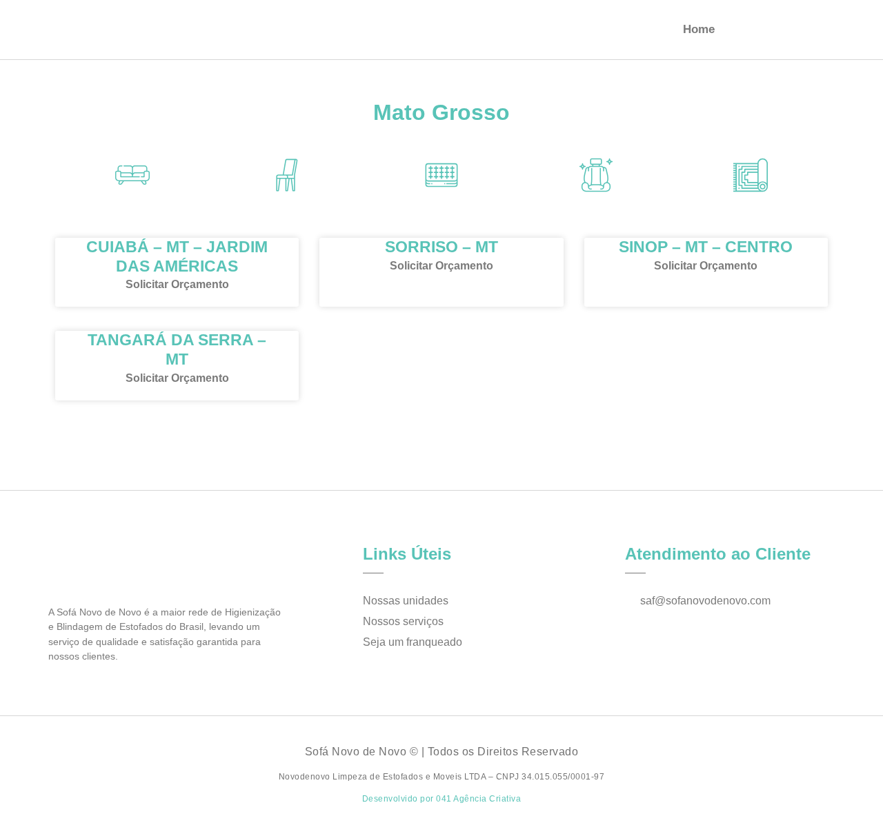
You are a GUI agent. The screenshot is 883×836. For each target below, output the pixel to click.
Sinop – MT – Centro (706, 247)
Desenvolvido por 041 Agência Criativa (442, 799)
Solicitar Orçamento (177, 284)
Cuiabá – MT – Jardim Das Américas (177, 256)
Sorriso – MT (441, 247)
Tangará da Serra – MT (177, 349)
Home (699, 29)
